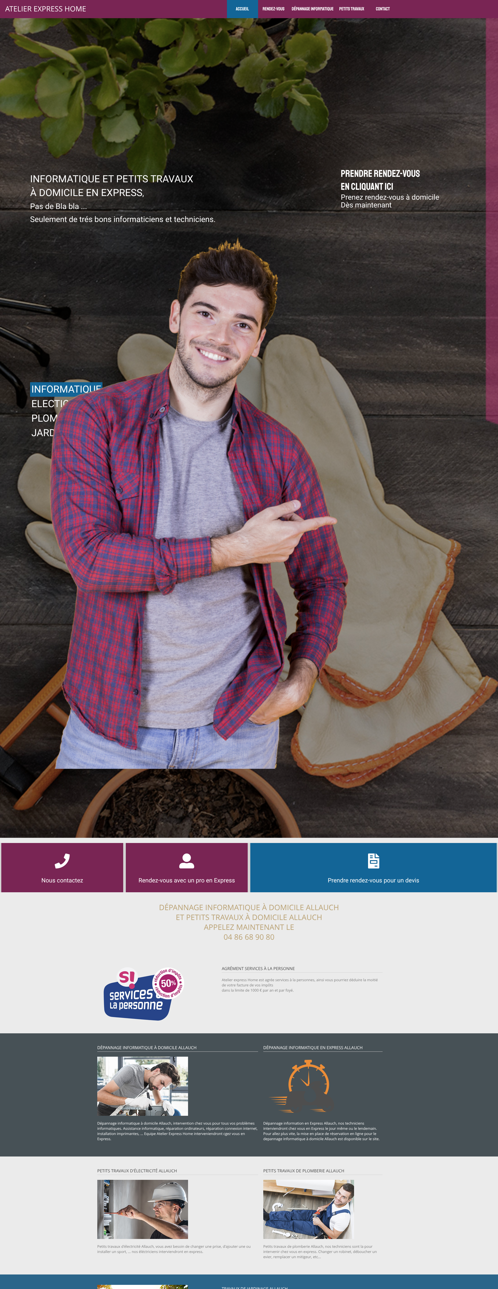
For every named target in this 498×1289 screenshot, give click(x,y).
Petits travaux (351, 9)
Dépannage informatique (313, 9)
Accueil (242, 9)
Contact (383, 9)
